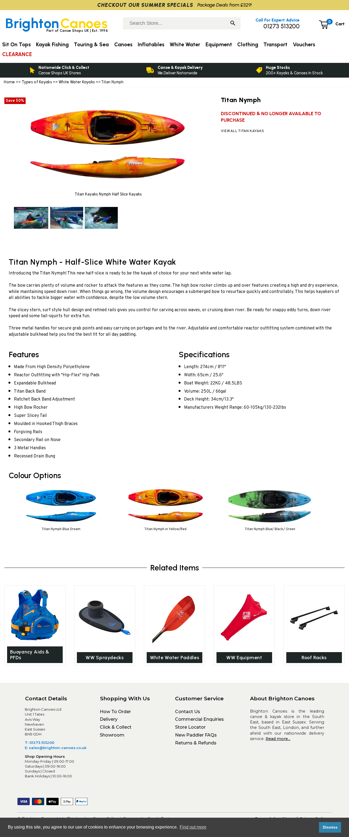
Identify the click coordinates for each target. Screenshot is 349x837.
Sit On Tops (16, 44)
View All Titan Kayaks (242, 131)
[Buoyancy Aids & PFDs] (35, 615)
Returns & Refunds (195, 743)
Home (9, 82)
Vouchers (304, 44)
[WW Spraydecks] (104, 618)
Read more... (278, 738)
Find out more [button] (193, 827)
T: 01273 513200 (39, 742)
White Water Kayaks (77, 82)
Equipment (219, 44)
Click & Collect (115, 727)
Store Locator (190, 727)
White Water (185, 44)
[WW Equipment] (244, 618)
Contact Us (187, 711)
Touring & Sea (91, 44)
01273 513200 (281, 26)
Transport (275, 44)
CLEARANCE (17, 54)
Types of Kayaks (37, 82)
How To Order (115, 711)
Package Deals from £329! (224, 5)
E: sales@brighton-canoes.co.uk (55, 748)
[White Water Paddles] (174, 618)
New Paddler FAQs (196, 735)
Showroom (112, 735)
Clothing (247, 44)
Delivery (109, 719)
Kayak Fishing (52, 44)
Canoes (123, 44)
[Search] (232, 23)
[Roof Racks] (314, 618)
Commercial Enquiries (199, 719)
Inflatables (151, 44)
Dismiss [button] (330, 827)
